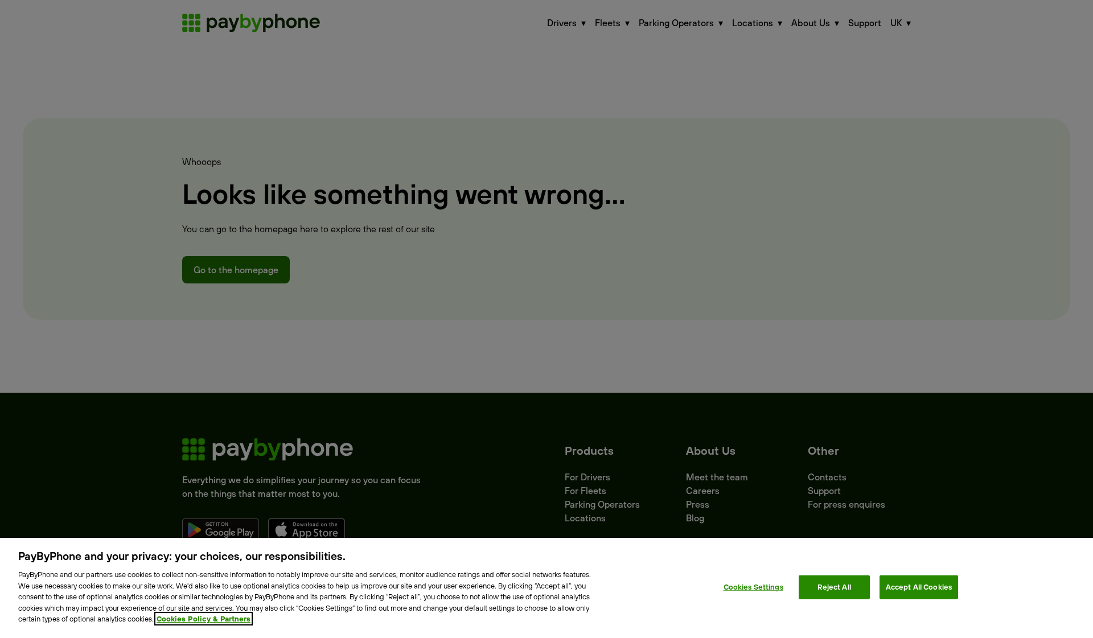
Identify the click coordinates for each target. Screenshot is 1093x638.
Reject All (834, 586)
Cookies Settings (753, 586)
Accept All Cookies (919, 586)
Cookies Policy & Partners (203, 618)
